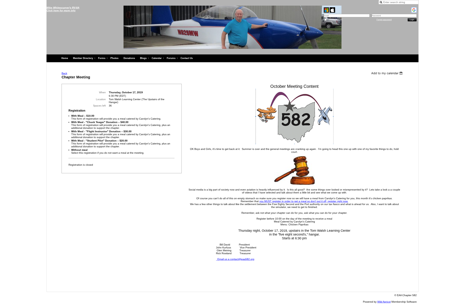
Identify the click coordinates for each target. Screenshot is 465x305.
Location (101, 99)
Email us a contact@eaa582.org (235, 259)
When (102, 92)
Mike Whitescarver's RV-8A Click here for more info (62, 9)
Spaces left (99, 105)
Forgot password (384, 20)
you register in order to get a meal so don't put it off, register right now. (303, 201)
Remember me (335, 20)
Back (64, 73)
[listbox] (387, 73)
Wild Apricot (384, 301)
